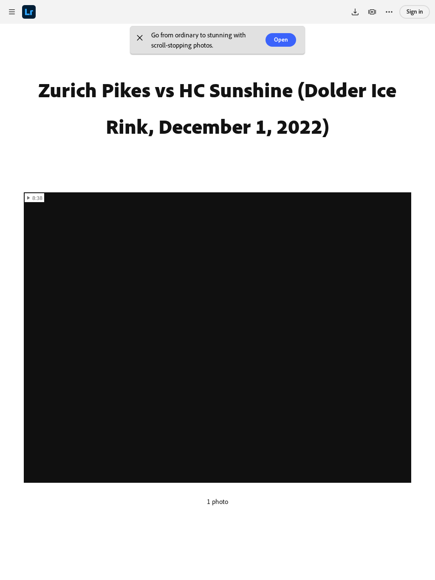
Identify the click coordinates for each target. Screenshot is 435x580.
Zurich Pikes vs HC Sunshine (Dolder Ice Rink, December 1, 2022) (217, 108)
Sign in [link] (415, 11)
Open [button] (281, 39)
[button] (139, 40)
